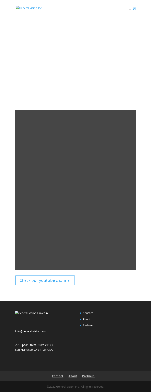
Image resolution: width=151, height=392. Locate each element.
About (86, 319)
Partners (88, 325)
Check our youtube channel (45, 280)
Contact (88, 313)
